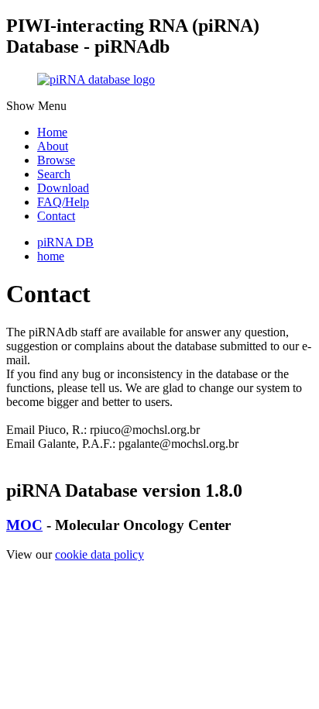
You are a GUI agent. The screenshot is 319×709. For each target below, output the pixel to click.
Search (53, 174)
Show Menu (36, 105)
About (52, 146)
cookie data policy (99, 554)
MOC (24, 525)
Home (52, 132)
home (50, 256)
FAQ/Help (63, 201)
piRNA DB (65, 242)
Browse (56, 160)
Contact (56, 215)
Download (63, 187)
